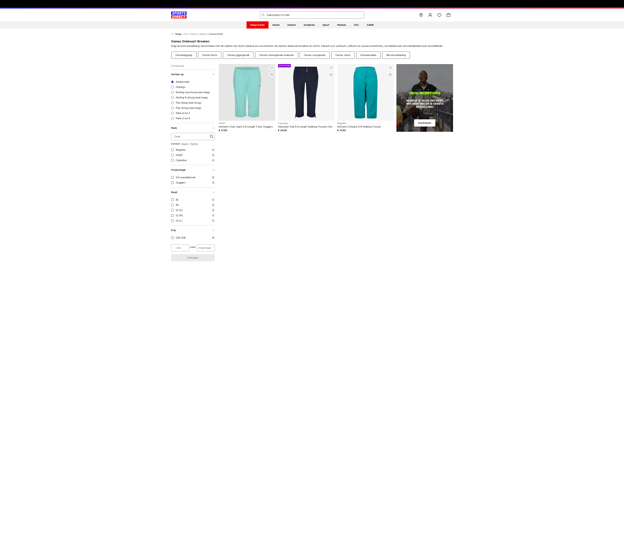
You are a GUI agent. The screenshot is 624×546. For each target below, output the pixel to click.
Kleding (203, 34)
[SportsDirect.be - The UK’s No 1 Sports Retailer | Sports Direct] (179, 15)
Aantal (194, 144)
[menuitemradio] (193, 81)
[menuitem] (258, 25)
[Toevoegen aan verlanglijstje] (271, 67)
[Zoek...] (263, 15)
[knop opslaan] (421, 15)
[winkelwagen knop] (448, 15)
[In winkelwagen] (271, 74)
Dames (194, 34)
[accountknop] (430, 15)
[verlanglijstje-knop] (439, 15)
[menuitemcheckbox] (193, 149)
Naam (184, 144)
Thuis (185, 34)
